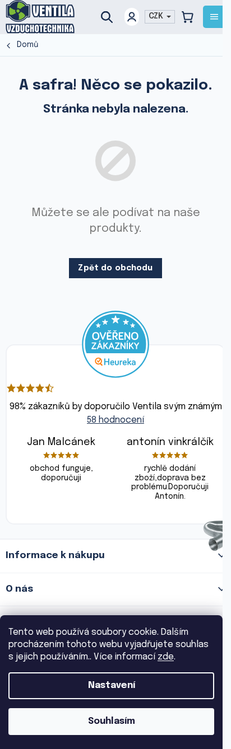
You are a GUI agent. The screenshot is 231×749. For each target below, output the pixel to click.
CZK (157, 16)
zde (166, 657)
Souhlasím (111, 721)
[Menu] (214, 17)
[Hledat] (111, 17)
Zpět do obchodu (115, 268)
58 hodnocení (115, 420)
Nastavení (111, 685)
